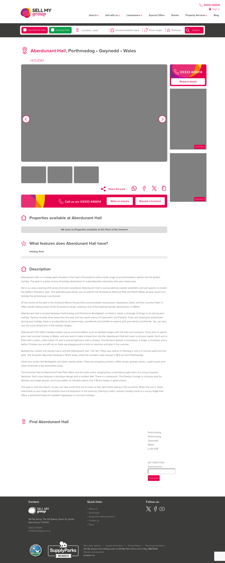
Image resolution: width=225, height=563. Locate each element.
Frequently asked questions (102, 516)
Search (196, 30)
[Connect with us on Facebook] (155, 510)
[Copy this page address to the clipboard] (162, 190)
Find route (154, 477)
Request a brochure (150, 201)
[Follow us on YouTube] (162, 510)
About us (93, 508)
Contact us (94, 520)
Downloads (94, 512)
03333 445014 (212, 5)
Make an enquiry (120, 201)
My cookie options (92, 545)
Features (176, 30)
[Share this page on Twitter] (152, 190)
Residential (37, 30)
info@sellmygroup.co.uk (39, 530)
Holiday (63, 30)
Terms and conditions (155, 545)
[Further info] (188, 148)
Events (175, 15)
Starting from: (155, 466)
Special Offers (157, 15)
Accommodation (127, 30)
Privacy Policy (134, 545)
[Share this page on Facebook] (142, 190)
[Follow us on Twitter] (148, 510)
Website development (94, 551)
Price (155, 30)
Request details (188, 81)
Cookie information (114, 545)
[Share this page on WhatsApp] (132, 190)
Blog (216, 15)
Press (91, 524)
